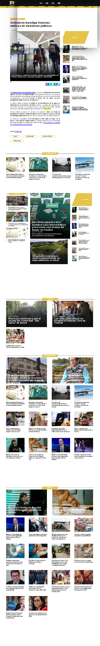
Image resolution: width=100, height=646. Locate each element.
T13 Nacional (18, 131)
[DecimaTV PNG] (12, 5)
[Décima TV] (7, 7)
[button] (15, 136)
